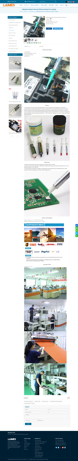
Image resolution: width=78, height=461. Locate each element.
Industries (26, 446)
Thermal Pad (11, 27)
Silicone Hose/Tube (12, 35)
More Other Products (12, 51)
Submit (28, 423)
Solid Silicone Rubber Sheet (13, 25)
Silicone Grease (37, 401)
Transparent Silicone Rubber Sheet (14, 22)
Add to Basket (58, 28)
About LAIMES (26, 444)
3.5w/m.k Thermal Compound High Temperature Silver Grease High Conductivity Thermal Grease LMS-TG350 (15, 133)
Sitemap (38, 459)
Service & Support (27, 443)
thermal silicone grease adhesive (56, 401)
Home (25, 440)
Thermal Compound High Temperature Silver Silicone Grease (15, 70)
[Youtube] (63, 447)
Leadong (46, 459)
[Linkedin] (70, 2)
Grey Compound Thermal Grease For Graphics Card (15, 117)
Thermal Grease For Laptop (29, 403)
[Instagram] (65, 447)
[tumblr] (68, 2)
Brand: (40, 46)
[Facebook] (71, 2)
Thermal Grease (11, 30)
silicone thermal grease (28, 401)
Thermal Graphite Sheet (13, 45)
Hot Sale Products (12, 19)
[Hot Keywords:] (55, 2)
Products (25, 441)
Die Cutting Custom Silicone (13, 48)
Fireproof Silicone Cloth (13, 43)
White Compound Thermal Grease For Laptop (15, 101)
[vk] (73, 2)
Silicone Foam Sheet (12, 32)
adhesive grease (45, 401)
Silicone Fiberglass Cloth (13, 40)
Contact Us (26, 449)
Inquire (49, 28)
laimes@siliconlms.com (30, 1)
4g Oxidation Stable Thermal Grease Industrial (15, 85)
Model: (25, 46)
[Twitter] (66, 2)
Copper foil (10, 38)
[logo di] (12, 439)
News (25, 447)
